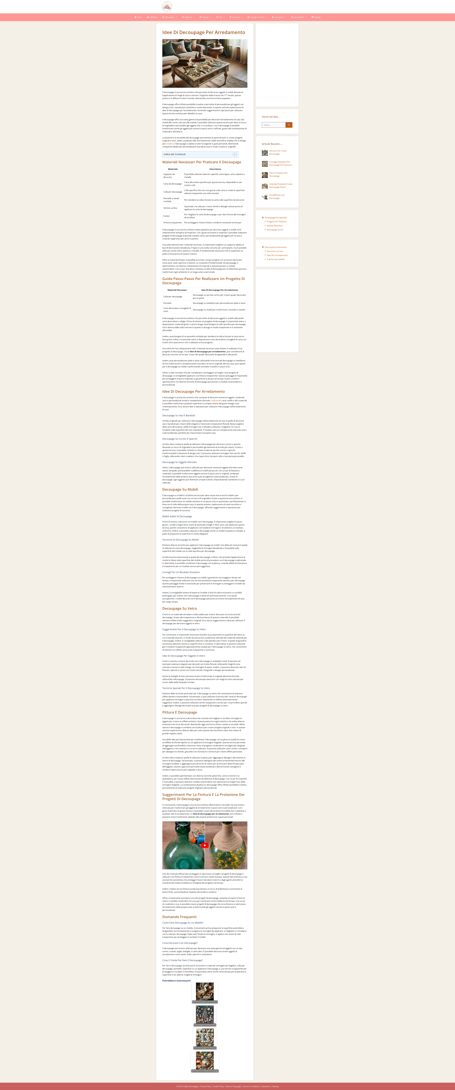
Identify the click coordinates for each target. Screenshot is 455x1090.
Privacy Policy (205, 1086)
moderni (170, 143)
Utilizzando (216, 400)
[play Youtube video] (204, 845)
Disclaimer (266, 1086)
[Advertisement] (251, 6)
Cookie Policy (218, 1086)
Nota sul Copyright (233, 1086)
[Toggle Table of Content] (233, 154)
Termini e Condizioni (251, 1086)
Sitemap (275, 1086)
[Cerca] (289, 125)
